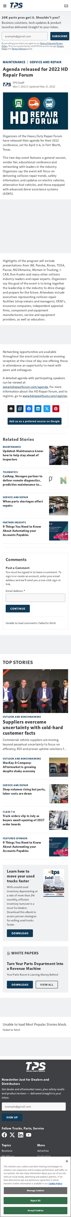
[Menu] (5, 5)
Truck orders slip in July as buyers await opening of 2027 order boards (23, 820)
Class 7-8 (9, 811)
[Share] (29, 408)
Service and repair (45, 62)
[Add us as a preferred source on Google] (20, 408)
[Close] (67, 1161)
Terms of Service (19, 48)
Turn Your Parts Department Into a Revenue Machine (35, 966)
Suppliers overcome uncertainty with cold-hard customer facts (33, 727)
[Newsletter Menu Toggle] (66, 5)
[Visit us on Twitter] (12, 1134)
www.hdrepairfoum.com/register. (45, 396)
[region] (35, 1186)
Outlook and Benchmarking (22, 716)
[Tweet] (46, 408)
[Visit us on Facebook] (4, 1134)
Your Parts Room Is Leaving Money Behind (32, 974)
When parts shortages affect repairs (23, 504)
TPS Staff (18, 82)
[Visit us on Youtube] (28, 1134)
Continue (17, 608)
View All (46, 984)
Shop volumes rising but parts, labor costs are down (24, 791)
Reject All (35, 1200)
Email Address (15, 590)
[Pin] (55, 408)
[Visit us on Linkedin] (20, 1134)
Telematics (10, 472)
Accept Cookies (35, 1210)
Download (20, 933)
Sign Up (12, 1117)
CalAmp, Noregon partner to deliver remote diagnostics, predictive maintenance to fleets (23, 480)
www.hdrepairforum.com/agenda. (26, 387)
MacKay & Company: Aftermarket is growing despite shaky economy (19, 767)
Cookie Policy (55, 1183)
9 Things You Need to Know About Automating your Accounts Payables (22, 531)
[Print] (11, 408)
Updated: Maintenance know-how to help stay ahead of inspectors (23, 455)
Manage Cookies (35, 1190)
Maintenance (14, 62)
